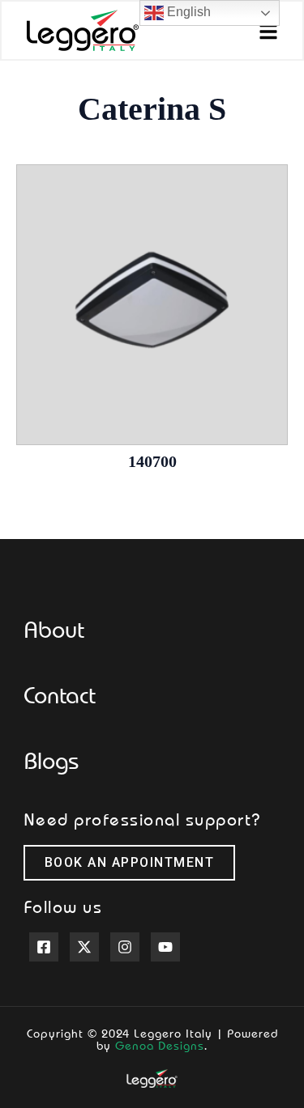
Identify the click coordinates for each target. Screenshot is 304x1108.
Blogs (51, 760)
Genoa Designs (159, 1045)
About (54, 629)
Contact (60, 694)
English (187, 12)
